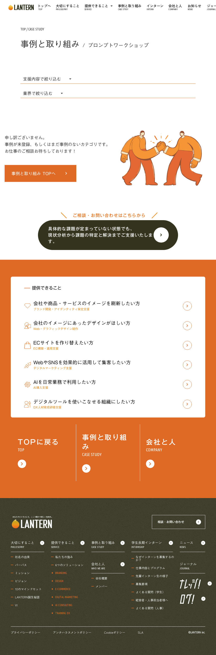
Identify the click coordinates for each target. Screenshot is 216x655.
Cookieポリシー (114, 632)
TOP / (24, 29)
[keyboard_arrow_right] (192, 583)
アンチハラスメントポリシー (72, 632)
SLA (140, 632)
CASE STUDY (36, 29)
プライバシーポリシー (25, 632)
